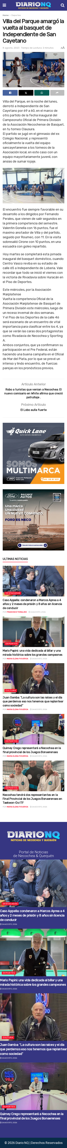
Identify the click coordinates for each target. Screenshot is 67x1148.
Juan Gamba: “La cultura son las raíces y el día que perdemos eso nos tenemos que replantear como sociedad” (33, 701)
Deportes (16, 15)
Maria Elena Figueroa (17, 659)
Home (6, 15)
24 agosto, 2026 (38, 612)
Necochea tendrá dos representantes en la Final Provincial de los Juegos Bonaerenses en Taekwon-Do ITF (32, 799)
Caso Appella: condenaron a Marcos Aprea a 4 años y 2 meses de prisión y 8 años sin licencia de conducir (32, 604)
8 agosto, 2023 (11, 47)
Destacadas (13, 593)
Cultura (11, 690)
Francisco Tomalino (17, 612)
